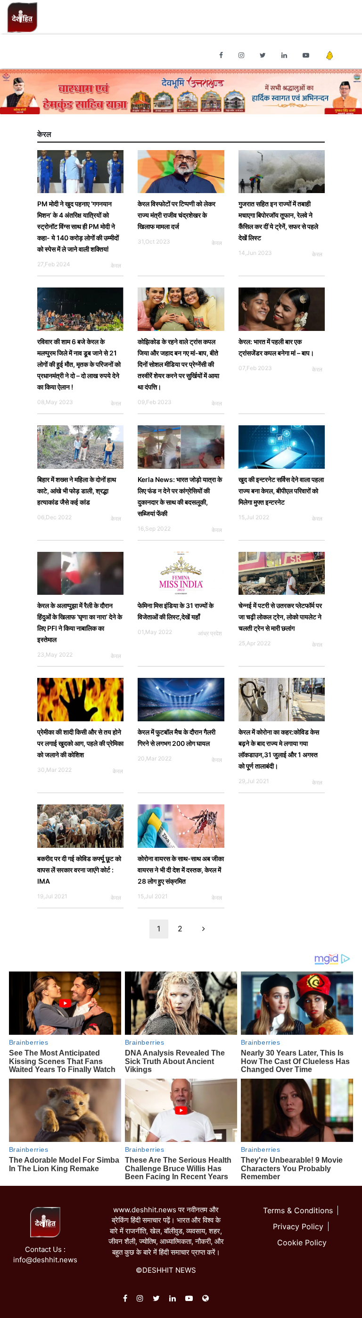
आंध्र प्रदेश (210, 633)
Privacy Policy (298, 1226)
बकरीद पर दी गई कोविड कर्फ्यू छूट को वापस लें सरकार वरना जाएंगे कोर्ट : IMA (79, 869)
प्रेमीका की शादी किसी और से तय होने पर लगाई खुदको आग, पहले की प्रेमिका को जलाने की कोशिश (80, 743)
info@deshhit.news (45, 1259)
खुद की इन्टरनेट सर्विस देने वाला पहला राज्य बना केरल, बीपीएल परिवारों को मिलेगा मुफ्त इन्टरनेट (281, 490)
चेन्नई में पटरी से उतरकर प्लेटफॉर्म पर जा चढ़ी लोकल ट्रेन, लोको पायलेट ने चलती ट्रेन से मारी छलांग (280, 616)
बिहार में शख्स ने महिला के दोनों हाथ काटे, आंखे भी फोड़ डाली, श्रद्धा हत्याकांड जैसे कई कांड (76, 490)
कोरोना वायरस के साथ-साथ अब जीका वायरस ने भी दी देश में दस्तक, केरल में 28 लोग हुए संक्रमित (181, 869)
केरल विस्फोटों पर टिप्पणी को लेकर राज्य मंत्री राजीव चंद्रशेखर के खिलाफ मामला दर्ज (176, 215)
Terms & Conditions (298, 1210)
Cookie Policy (302, 1242)
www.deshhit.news (144, 1209)
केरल (116, 265)
